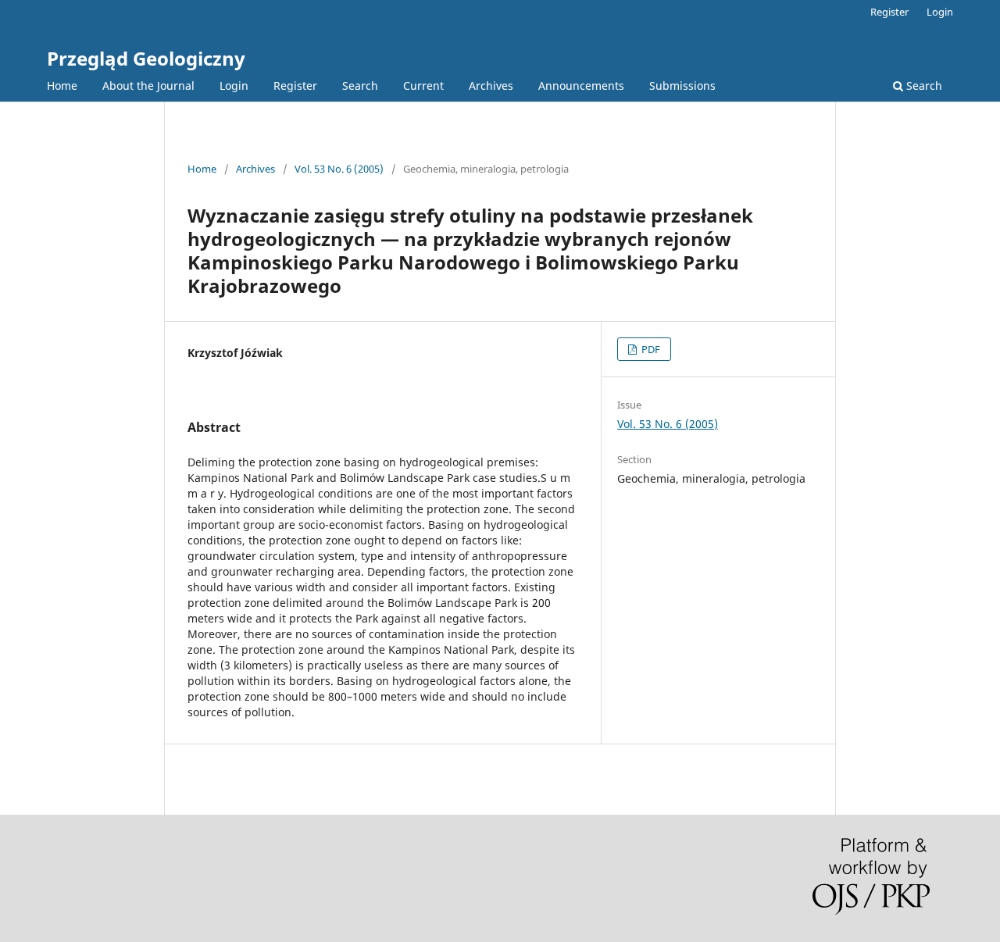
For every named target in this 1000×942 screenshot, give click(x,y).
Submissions (682, 85)
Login (234, 85)
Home (62, 85)
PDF (649, 349)
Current (423, 85)
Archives (491, 85)
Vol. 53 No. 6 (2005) (339, 169)
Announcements (581, 85)
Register (295, 85)
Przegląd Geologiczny (146, 58)
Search (360, 85)
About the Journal (148, 85)
